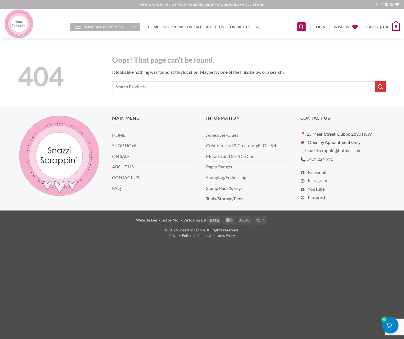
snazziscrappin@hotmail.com (334, 150)
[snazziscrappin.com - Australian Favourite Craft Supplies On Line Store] (33, 24)
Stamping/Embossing (226, 177)
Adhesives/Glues (222, 135)
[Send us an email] (386, 5)
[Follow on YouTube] (397, 5)
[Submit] (380, 86)
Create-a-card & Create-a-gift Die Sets (242, 145)
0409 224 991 (320, 159)
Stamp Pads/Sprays (224, 188)
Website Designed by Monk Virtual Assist (171, 220)
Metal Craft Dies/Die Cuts (231, 156)
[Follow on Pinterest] (392, 5)
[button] (105, 27)
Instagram (317, 180)
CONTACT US (239, 27)
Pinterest (316, 197)
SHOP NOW (173, 27)
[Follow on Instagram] (381, 5)
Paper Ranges (219, 166)
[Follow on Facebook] (376, 5)
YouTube (316, 189)
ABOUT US (215, 27)
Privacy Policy (180, 235)
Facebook (316, 172)
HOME (153, 27)
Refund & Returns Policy (216, 235)
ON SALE (194, 27)
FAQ (258, 27)
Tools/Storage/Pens (224, 198)
